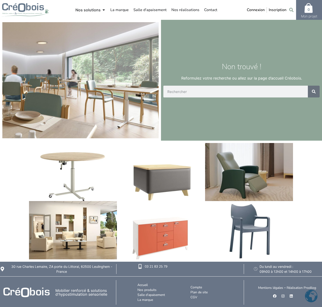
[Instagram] (282, 296)
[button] (291, 10)
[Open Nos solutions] (104, 10)
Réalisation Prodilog (301, 288)
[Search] (314, 91)
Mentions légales (270, 288)
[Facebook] (274, 296)
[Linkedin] (291, 296)
